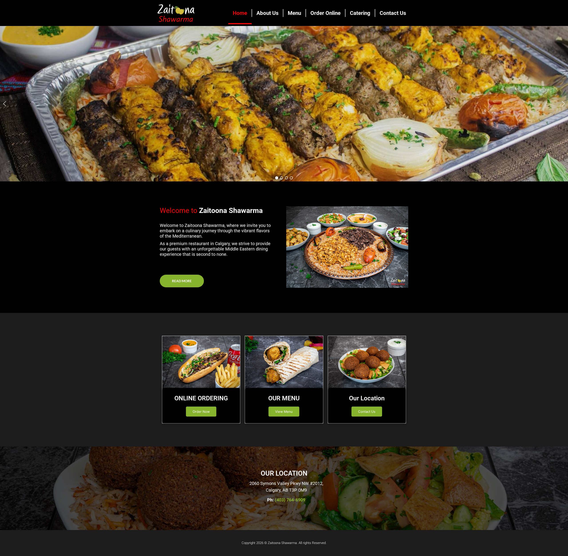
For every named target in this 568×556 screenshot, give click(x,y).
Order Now (201, 411)
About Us (267, 13)
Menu (294, 13)
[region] (284, 103)
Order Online (325, 13)
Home (240, 13)
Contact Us (393, 13)
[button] (4, 103)
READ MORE (182, 281)
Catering (360, 13)
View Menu (284, 411)
